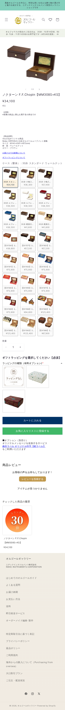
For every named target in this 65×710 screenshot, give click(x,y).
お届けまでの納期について (13, 153)
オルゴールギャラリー (27, 706)
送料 (8, 606)
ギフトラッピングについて (13, 157)
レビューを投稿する (32, 478)
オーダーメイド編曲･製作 (19, 620)
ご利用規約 (12, 655)
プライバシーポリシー (18, 641)
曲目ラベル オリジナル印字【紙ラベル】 (24, 446)
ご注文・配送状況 (15, 680)
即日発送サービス (15, 613)
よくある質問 (13, 585)
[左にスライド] (25, 89)
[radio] (10, 177)
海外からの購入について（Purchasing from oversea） (29, 664)
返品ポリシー (13, 648)
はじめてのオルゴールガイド (21, 578)
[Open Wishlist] (50, 19)
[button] (6, 19)
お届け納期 (12, 592)
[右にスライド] (39, 89)
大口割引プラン (14, 673)
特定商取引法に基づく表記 (20, 634)
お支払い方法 (13, 599)
